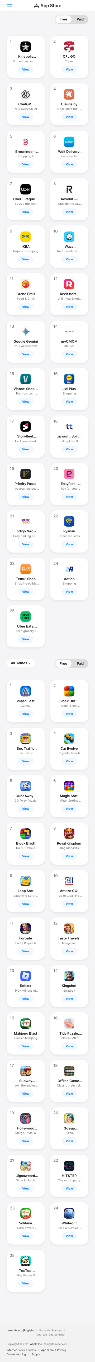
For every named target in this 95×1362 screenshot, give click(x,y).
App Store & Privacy (53, 1350)
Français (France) (50, 1330)
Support (36, 1354)
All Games (19, 663)
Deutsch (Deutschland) (50, 1334)
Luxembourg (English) (20, 1330)
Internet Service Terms (21, 1350)
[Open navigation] (9, 6)
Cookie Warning (16, 1354)
